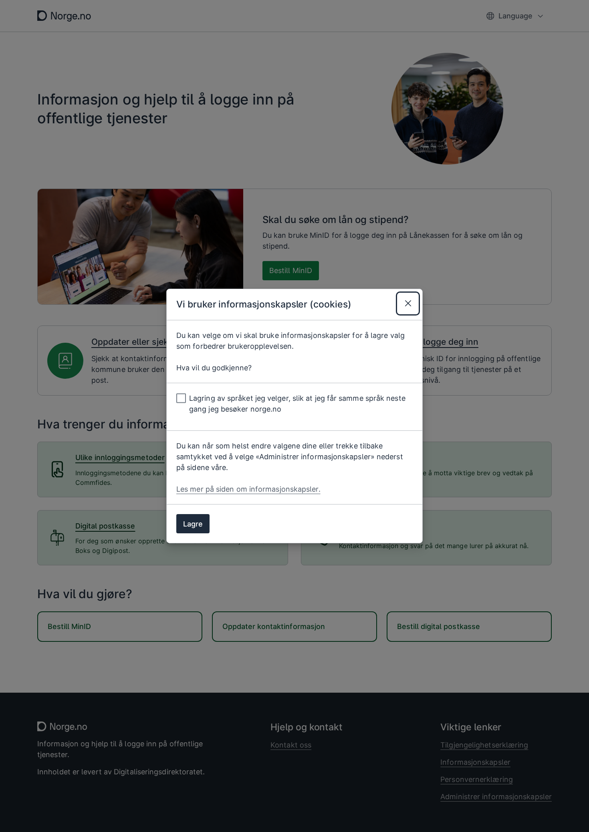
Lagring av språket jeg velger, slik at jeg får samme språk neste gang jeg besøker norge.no (297, 403)
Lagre (193, 524)
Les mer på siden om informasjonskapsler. (248, 489)
